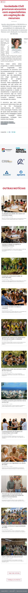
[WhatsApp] (7, 132)
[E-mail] (14, 132)
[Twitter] (11, 132)
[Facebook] (9, 132)
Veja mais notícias (14, 573)
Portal (3, 2)
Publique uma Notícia (14, 580)
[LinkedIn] (13, 132)
